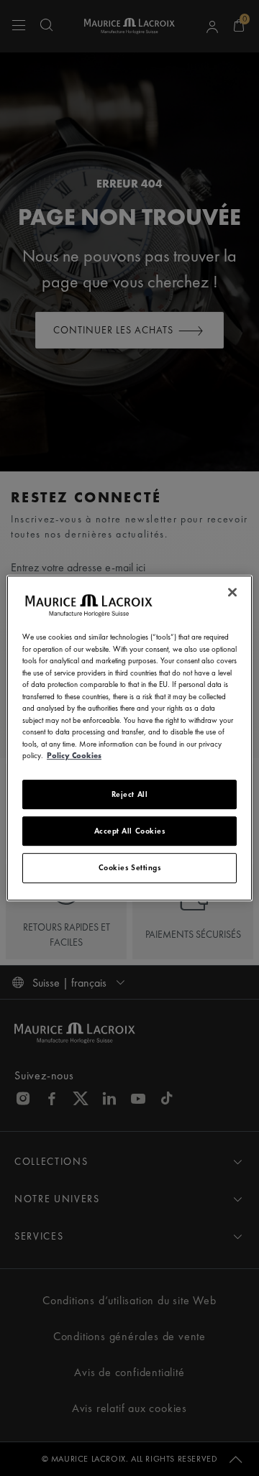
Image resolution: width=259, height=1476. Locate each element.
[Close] (232, 592)
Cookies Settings (130, 867)
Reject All (130, 794)
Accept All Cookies (129, 831)
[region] (129, 738)
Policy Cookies (74, 755)
